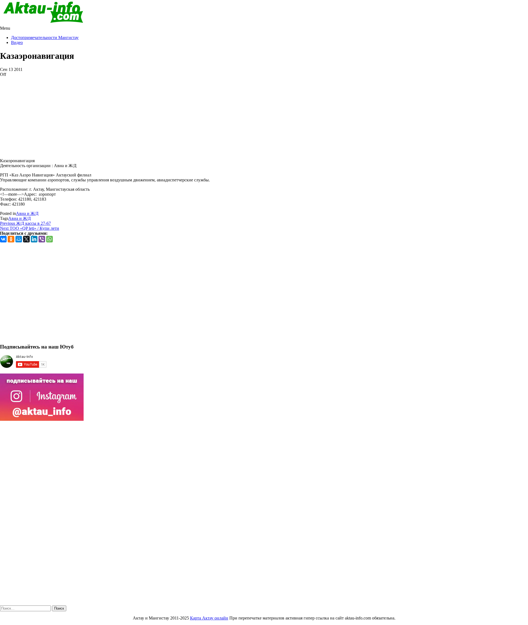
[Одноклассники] (11, 239)
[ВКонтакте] (3, 239)
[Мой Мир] (18, 239)
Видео (17, 42)
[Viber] (41, 239)
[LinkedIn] (34, 239)
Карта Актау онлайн (209, 618)
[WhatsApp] (49, 239)
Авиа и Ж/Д (27, 213)
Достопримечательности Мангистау (45, 37)
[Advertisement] (165, 115)
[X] (26, 239)
